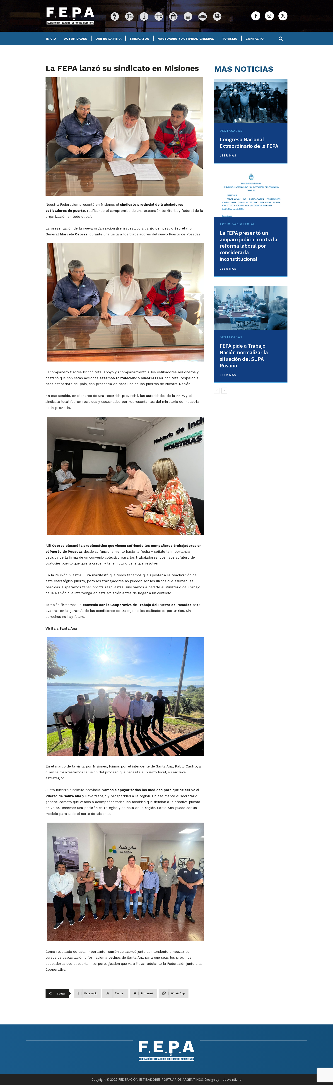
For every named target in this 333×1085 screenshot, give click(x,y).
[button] (280, 38)
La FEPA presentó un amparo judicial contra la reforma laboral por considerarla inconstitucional (248, 245)
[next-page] (224, 390)
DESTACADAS (231, 130)
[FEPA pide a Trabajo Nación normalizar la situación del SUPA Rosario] (250, 308)
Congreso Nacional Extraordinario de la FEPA (249, 142)
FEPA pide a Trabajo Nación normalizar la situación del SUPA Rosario (244, 355)
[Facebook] (255, 15)
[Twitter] (282, 15)
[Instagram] (269, 15)
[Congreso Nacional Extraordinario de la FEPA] (250, 101)
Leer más (228, 155)
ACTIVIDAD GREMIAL (237, 224)
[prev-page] (217, 390)
